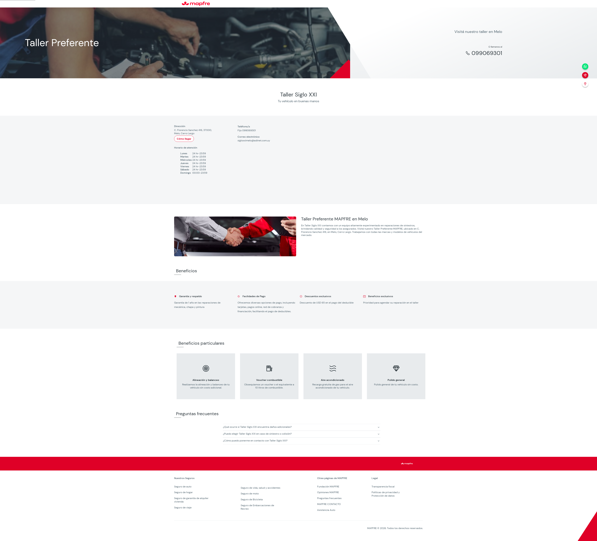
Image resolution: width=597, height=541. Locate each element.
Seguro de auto (182, 486)
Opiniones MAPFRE (328, 492)
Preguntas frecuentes (329, 498)
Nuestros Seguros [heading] (184, 478)
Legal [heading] (375, 478)
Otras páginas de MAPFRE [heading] (332, 478)
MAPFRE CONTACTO (329, 504)
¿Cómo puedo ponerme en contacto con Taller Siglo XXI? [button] (255, 440)
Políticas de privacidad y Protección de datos (386, 494)
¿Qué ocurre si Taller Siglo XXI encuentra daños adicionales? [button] (257, 427)
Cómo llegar (184, 138)
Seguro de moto (250, 493)
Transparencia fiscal (383, 486)
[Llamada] (585, 75)
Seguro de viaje (183, 507)
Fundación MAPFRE (328, 486)
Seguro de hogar (183, 492)
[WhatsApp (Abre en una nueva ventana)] (585, 66)
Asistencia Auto (326, 510)
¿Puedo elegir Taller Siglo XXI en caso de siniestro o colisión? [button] (257, 433)
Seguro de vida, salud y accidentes (260, 487)
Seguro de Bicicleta (252, 499)
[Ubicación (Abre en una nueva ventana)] (585, 84)
